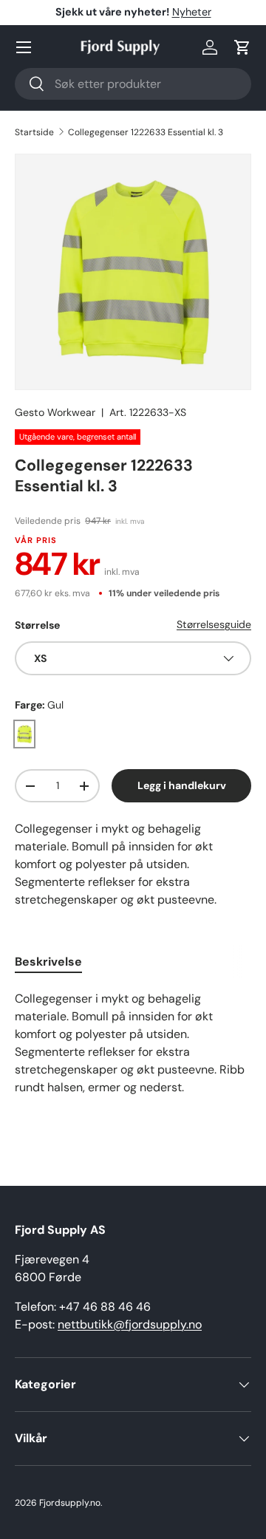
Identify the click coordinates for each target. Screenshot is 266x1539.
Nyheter (191, 11)
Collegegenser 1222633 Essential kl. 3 (145, 132)
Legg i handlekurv (181, 785)
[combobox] (133, 84)
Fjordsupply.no (69, 1503)
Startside (34, 132)
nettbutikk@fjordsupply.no (130, 1324)
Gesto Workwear (55, 412)
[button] (242, 47)
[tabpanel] (133, 1058)
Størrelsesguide (214, 624)
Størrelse (37, 625)
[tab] (48, 961)
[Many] (23, 47)
